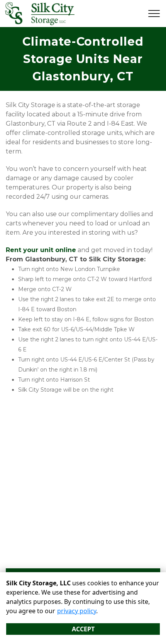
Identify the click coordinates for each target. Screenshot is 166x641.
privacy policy (76, 611)
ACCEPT (83, 629)
